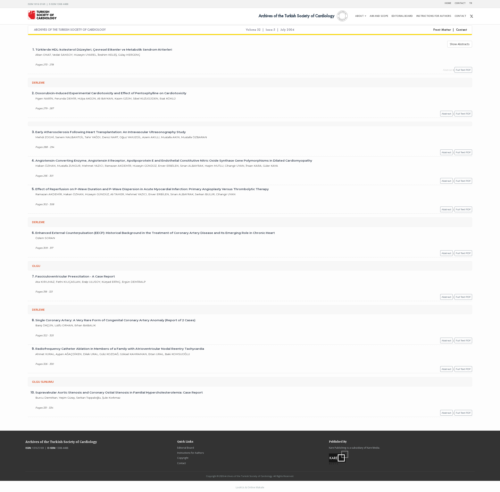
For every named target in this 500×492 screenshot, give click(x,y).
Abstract (446, 113)
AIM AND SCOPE (379, 16)
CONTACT (460, 3)
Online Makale (255, 487)
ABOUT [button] (359, 16)
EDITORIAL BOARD (402, 16)
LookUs (240, 487)
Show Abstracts (460, 44)
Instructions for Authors (190, 452)
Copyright (182, 457)
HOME (448, 3)
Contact (181, 463)
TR (470, 3)
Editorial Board (185, 447)
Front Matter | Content (450, 30)
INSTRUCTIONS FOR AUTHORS (433, 16)
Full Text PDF (463, 69)
